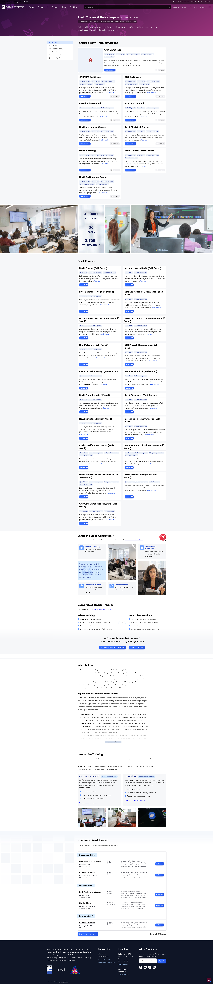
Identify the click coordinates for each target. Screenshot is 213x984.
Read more (108, 92)
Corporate (176, 7)
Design (40, 7)
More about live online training (135, 800)
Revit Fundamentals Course (90, 861)
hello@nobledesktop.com (107, 962)
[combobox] (127, 7)
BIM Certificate (85, 903)
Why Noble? (193, 7)
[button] (209, 980)
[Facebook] (149, 967)
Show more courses (86, 934)
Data (64, 7)
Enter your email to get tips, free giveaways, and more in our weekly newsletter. (152, 955)
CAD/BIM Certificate (87, 872)
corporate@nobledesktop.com (101, 609)
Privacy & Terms (64, 982)
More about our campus (87, 803)
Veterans (184, 7)
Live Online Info (124, 974)
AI (47, 7)
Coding (31, 7)
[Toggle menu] (209, 7)
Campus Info (124, 964)
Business (55, 7)
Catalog (202, 7)
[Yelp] (140, 967)
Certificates (74, 7)
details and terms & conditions (134, 540)
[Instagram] (154, 967)
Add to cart (159, 864)
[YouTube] (145, 967)
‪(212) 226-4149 (137, 647)
